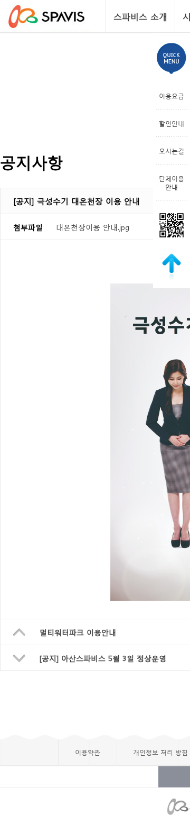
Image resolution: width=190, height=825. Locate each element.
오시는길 (171, 150)
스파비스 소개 (140, 16)
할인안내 (171, 123)
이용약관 (87, 752)
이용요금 (171, 95)
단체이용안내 (171, 182)
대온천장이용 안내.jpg (92, 227)
